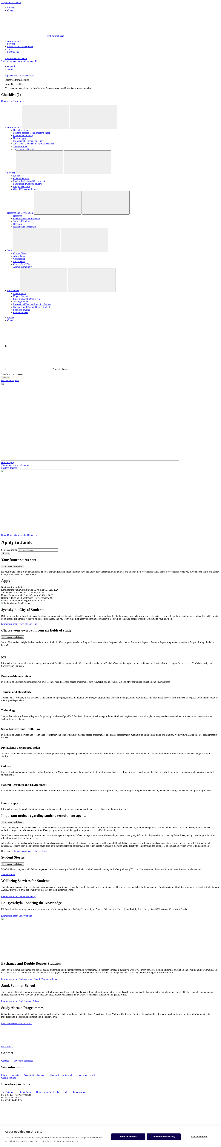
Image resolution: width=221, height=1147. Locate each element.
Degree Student (20, 296)
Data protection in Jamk (61, 1075)
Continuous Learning (23, 135)
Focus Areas (19, 261)
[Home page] (29, 346)
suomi (10, 69)
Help (66, 1092)
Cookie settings (8, 1077)
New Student (19, 293)
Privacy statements (10, 1075)
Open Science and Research (26, 218)
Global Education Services (25, 189)
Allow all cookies (128, 1136)
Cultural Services (21, 178)
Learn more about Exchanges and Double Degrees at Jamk (29, 979)
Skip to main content (11, 2)
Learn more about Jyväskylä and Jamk (19, 624)
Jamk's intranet (8, 1092)
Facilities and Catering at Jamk (27, 184)
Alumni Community (22, 267)
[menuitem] (113, 66)
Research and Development (20, 46)
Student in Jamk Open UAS (26, 299)
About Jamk (19, 256)
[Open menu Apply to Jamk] (45, 117)
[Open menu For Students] (43, 280)
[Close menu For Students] (91, 280)
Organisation (19, 258)
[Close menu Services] (87, 162)
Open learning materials (47, 1092)
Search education (9, 550)
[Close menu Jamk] (84, 240)
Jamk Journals (80, 1092)
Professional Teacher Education (28, 141)
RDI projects (19, 224)
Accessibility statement (34, 1075)
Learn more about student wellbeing (18, 896)
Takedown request (86, 1075)
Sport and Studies (21, 309)
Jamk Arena (26, 1092)
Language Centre (21, 186)
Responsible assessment (24, 226)
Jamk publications (21, 221)
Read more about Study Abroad (16, 1023)
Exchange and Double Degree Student (31, 307)
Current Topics (20, 253)
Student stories (20, 146)
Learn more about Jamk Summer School (20, 1001)
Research (17, 216)
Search (4, 374)
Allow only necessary (164, 1136)
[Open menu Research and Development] (57, 203)
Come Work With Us (23, 264)
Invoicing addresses (24, 1060)
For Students (13, 52)
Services (11, 43)
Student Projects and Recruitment (29, 181)
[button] (14, 58)
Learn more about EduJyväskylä (16, 916)
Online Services (20, 312)
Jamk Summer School (23, 149)
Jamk (9, 49)
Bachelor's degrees (22, 130)
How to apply (19, 138)
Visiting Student (20, 301)
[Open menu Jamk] (36, 240)
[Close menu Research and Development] (106, 203)
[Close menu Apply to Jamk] (93, 117)
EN (19, 61)
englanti (11, 66)
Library (10, 7)
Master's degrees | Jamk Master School (31, 133)
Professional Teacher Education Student (32, 304)
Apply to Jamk (14, 41)
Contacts (11, 10)
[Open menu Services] (39, 162)
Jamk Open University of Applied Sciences (33, 143)
